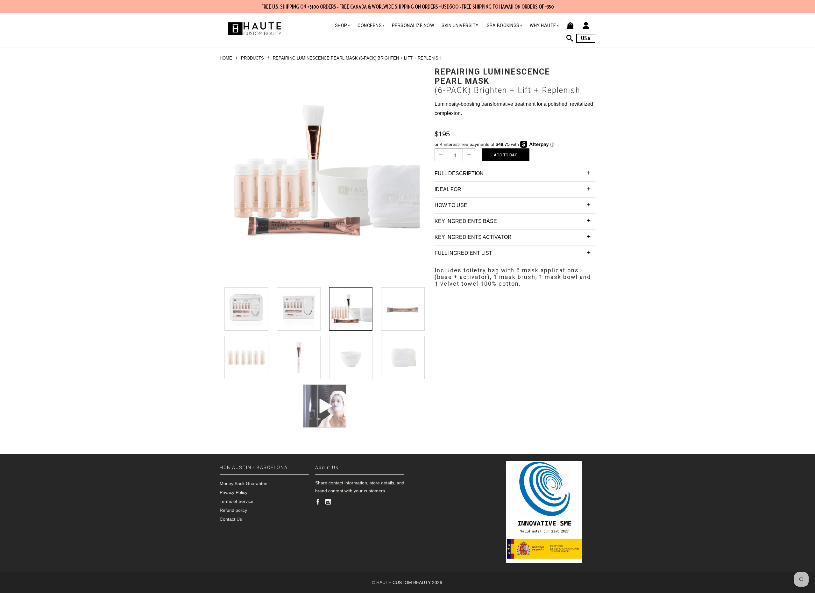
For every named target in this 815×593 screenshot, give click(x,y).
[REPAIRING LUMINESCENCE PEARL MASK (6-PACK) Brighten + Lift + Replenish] (324, 171)
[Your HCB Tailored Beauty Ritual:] (571, 38)
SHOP (342, 25)
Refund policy (233, 510)
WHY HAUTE (544, 25)
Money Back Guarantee (243, 483)
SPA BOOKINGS (504, 25)
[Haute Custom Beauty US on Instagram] (328, 501)
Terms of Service (236, 501)
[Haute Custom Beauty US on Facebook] (318, 501)
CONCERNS (371, 25)
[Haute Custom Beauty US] (255, 28)
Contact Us (231, 519)
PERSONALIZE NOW (413, 25)
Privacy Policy (233, 492)
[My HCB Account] (586, 25)
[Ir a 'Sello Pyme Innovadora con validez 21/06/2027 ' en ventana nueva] (544, 512)
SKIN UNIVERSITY (460, 25)
